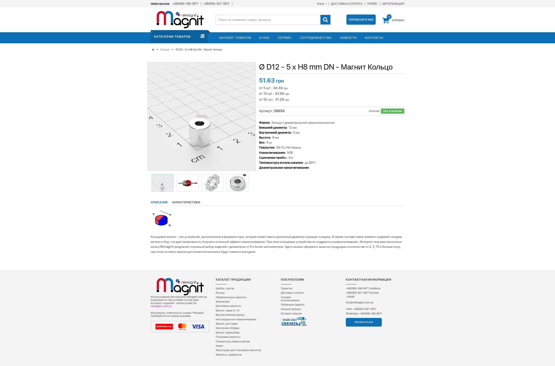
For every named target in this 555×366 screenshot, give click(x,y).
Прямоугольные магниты (231, 297)
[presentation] (156, 116)
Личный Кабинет (291, 309)
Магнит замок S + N (227, 310)
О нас (264, 37)
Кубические (223, 301)
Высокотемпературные (230, 314)
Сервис (285, 37)
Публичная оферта (292, 304)
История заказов (291, 313)
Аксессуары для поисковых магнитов (238, 350)
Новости (348, 37)
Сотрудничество (316, 37)
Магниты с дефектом (229, 354)
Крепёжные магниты (228, 306)
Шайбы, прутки (225, 288)
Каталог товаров (235, 37)
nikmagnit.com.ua (161, 306)
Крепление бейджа (227, 328)
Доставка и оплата (292, 292)
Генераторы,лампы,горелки (233, 341)
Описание (159, 202)
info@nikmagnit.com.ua (359, 302)
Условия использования (290, 299)
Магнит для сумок (226, 323)
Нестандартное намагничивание (236, 319)
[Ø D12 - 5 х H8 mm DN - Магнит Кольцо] (202, 116)
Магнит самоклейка (228, 332)
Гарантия (286, 288)
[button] (162, 182)
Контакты (374, 37)
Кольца (164, 49)
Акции (219, 345)
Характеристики (186, 202)
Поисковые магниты (228, 336)
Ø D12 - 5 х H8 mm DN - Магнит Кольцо (199, 49)
